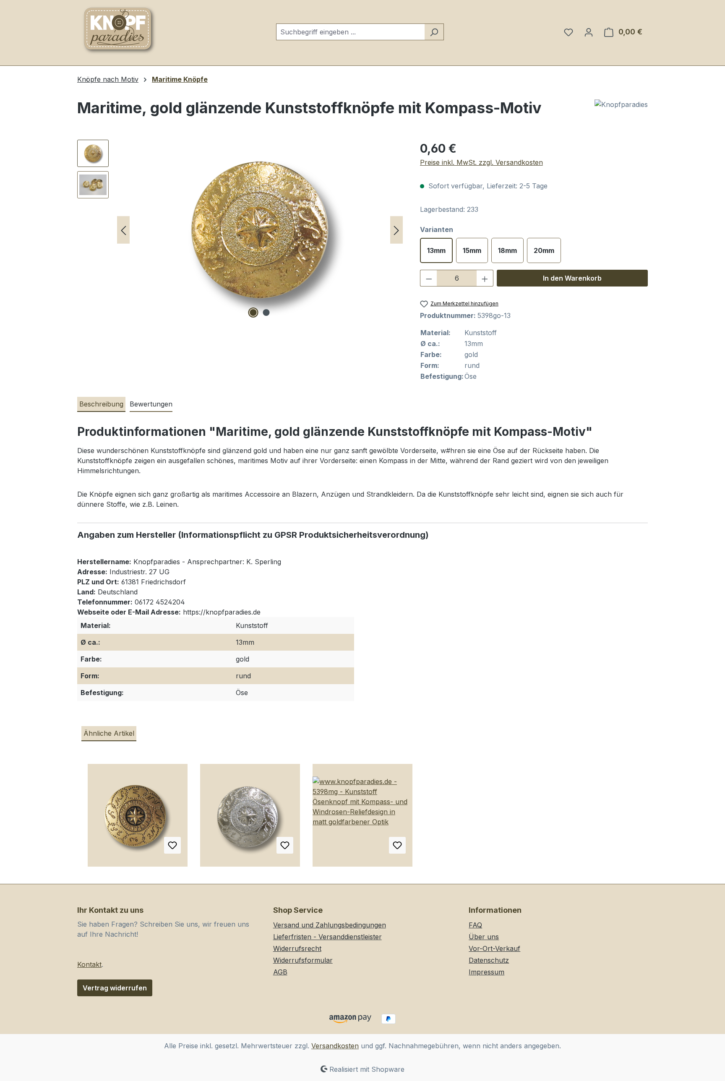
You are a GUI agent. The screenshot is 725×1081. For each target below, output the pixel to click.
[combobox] (350, 31)
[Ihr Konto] (589, 31)
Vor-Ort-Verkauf (494, 948)
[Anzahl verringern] (429, 278)
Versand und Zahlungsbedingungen (329, 925)
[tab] (101, 404)
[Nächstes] (396, 230)
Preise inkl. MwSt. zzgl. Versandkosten (481, 162)
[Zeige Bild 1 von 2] (253, 312)
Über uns (484, 937)
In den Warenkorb (572, 278)
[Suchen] (434, 31)
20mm (544, 250)
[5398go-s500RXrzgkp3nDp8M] (260, 230)
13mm (436, 250)
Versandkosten (335, 1046)
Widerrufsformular (303, 960)
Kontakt (89, 964)
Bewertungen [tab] (151, 404)
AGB (280, 972)
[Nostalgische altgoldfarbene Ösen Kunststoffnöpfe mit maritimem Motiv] (138, 818)
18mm (507, 250)
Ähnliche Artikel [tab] (108, 733)
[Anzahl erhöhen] (485, 278)
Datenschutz (489, 960)
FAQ (475, 925)
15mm (472, 250)
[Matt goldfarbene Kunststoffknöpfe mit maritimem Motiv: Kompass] (362, 818)
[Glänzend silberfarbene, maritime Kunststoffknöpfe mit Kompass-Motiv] (250, 818)
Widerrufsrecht (297, 948)
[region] (240, 230)
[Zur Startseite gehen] (119, 30)
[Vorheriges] (123, 230)
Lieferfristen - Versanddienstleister (327, 937)
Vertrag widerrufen (115, 988)
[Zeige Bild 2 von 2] (266, 312)
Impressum (486, 972)
